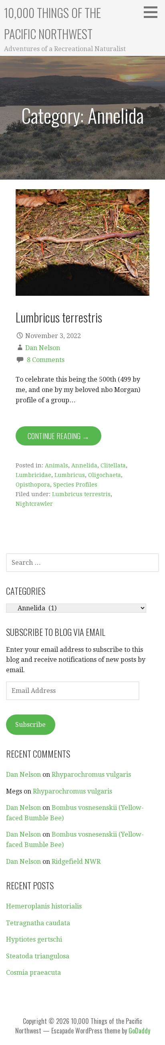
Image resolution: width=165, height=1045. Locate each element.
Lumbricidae (33, 475)
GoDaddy (139, 1030)
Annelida (84, 465)
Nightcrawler (34, 504)
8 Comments (45, 360)
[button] (153, 12)
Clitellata (113, 465)
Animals (56, 465)
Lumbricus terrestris (59, 317)
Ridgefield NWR (76, 861)
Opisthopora (33, 484)
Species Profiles (75, 484)
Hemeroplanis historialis (44, 906)
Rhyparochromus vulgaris (91, 774)
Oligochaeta (104, 475)
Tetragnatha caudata (38, 923)
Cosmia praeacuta (33, 972)
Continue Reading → (58, 436)
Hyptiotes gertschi (34, 939)
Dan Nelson (42, 348)
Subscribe (30, 724)
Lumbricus (69, 475)
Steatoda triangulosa (37, 956)
